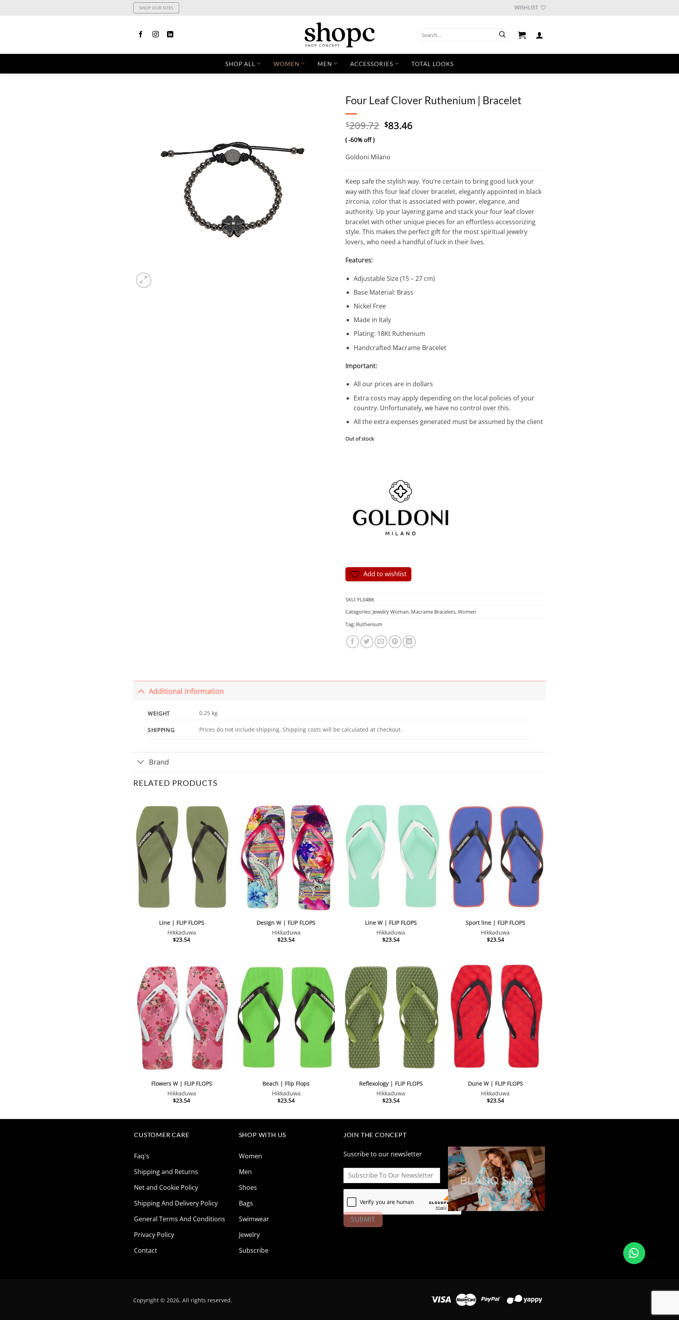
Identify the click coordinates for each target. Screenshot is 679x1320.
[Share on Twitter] (366, 641)
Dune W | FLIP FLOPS (495, 1083)
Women (286, 63)
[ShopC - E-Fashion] (339, 35)
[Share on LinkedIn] (409, 641)
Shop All (240, 63)
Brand (159, 762)
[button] (522, 35)
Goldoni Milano (368, 157)
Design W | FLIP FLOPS (286, 922)
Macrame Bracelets (433, 611)
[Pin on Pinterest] (395, 641)
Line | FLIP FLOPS (181, 922)
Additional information (186, 691)
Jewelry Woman (391, 611)
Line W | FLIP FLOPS (391, 922)
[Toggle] (141, 690)
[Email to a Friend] (380, 641)
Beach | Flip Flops (286, 1083)
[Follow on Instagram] (155, 34)
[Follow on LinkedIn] (170, 34)
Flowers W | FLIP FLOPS (181, 1083)
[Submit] (502, 35)
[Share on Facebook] (352, 641)
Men (324, 63)
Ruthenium (369, 624)
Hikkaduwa (181, 932)
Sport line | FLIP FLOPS (495, 922)
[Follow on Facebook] (140, 34)
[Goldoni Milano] (400, 508)
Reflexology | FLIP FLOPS (391, 1083)
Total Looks (432, 63)
